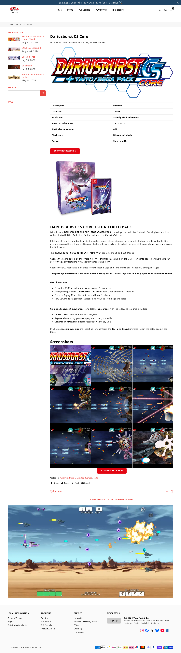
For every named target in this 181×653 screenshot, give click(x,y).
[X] (152, 631)
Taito (95, 477)
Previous (57, 491)
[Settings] (165, 10)
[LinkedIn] (167, 631)
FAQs (76, 625)
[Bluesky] (157, 631)
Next (168, 491)
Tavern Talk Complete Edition (33, 75)
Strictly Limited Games (80, 477)
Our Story (45, 618)
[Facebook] (147, 631)
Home (10, 24)
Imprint (11, 621)
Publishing (84, 10)
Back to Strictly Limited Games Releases (112, 499)
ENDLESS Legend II (31, 48)
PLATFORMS (101, 10)
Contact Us (79, 632)
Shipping (78, 628)
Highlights (118, 10)
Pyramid (64, 477)
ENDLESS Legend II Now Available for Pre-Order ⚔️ (90, 2)
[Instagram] (142, 631)
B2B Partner (46, 621)
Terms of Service (15, 618)
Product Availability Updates (86, 621)
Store (70, 10)
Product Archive (48, 628)
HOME (59, 10)
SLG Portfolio (46, 625)
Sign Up (114, 620)
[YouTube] (162, 631)
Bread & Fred (28, 57)
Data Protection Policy (17, 625)
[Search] (160, 10)
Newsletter (79, 618)
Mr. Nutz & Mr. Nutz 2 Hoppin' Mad (33, 37)
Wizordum (27, 65)
